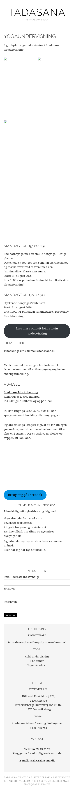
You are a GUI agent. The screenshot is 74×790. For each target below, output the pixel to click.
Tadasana (37, 12)
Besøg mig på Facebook (25, 495)
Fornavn (9, 588)
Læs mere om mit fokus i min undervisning (37, 331)
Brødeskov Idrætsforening (21, 392)
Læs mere (38, 271)
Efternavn (10, 601)
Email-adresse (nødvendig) (21, 577)
